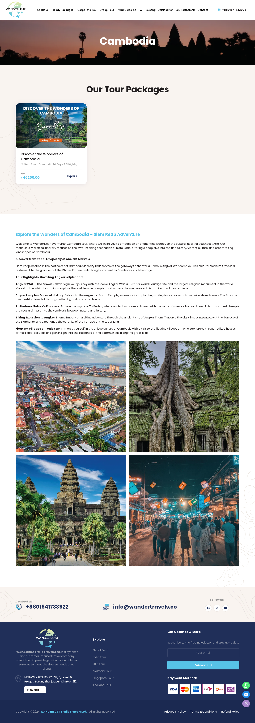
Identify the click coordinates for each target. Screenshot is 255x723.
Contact (203, 10)
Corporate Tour (87, 10)
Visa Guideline (127, 10)
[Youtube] (225, 608)
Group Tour (107, 10)
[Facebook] (208, 608)
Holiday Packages (62, 10)
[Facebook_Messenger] (246, 694)
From (24, 173)
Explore (72, 176)
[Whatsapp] (246, 685)
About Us (43, 10)
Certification (165, 10)
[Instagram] (217, 608)
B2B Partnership (186, 10)
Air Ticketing (148, 10)
